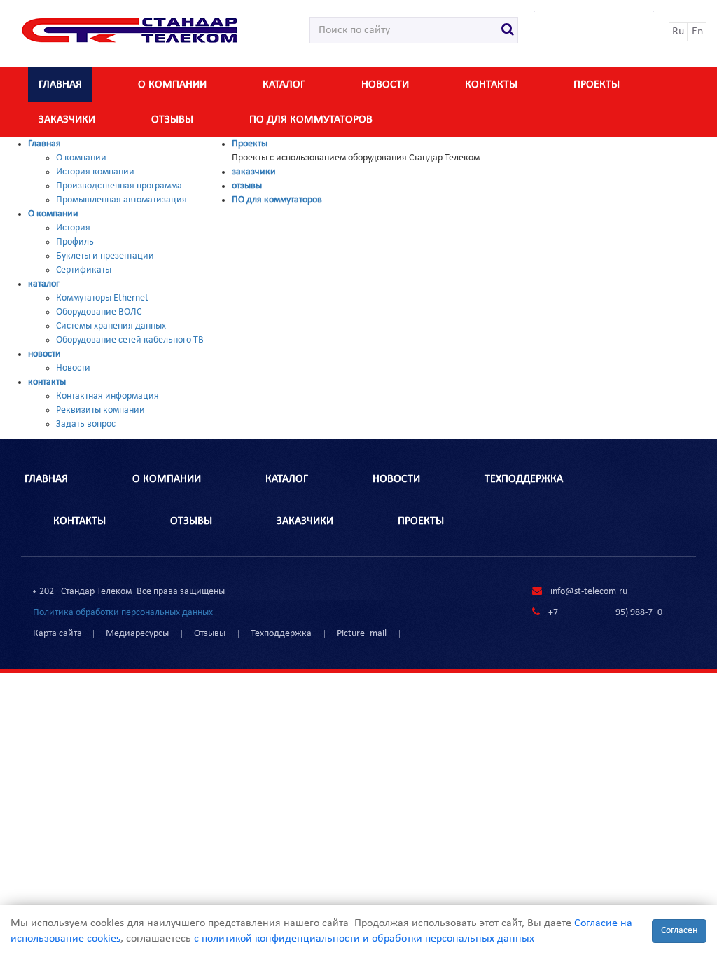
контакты (491, 84)
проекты (421, 521)
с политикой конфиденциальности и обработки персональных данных (364, 938)
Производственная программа (119, 186)
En (697, 31)
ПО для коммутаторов (311, 119)
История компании (95, 172)
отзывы (172, 119)
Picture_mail (362, 633)
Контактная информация (107, 396)
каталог (284, 84)
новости (385, 84)
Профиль (75, 242)
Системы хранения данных (111, 326)
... (416, 633)
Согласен (679, 930)
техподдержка (524, 479)
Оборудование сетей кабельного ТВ (130, 340)
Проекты (596, 84)
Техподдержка (281, 633)
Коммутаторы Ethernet (102, 298)
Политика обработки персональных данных (123, 612)
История (73, 228)
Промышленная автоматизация (121, 200)
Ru (678, 31)
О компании (172, 84)
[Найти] (508, 30)
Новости (73, 368)
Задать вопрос (86, 424)
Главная (60, 84)
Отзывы (209, 633)
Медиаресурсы (137, 633)
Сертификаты (83, 270)
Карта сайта (57, 633)
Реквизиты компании (100, 410)
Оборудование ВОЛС (98, 312)
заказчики (67, 119)
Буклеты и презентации (105, 256)
